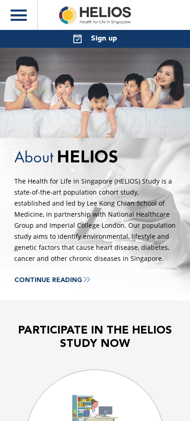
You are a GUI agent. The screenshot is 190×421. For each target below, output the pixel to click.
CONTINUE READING (49, 280)
